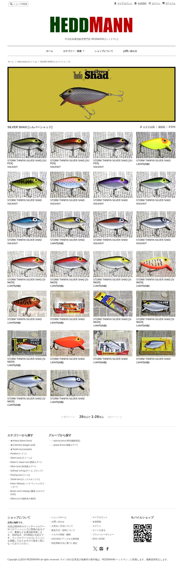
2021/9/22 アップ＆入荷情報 (65, 539)
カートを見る (99, 530)
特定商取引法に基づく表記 (64, 543)
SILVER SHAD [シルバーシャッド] (55, 62)
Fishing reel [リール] (20, 475)
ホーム (49, 51)
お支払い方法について (62, 526)
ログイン (156, 3)
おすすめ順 (149, 126)
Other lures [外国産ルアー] (23, 466)
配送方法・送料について (63, 530)
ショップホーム (58, 517)
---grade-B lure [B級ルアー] (64, 445)
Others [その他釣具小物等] (23, 498)
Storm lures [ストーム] (27, 62)
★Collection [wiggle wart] (22, 445)
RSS (95, 539)
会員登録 (142, 3)
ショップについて (104, 51)
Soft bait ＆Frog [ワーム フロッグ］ (27, 470)
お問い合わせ (130, 51)
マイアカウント (124, 3)
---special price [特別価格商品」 (66, 440)
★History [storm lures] (21, 440)
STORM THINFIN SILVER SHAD (153, 160)
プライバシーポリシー (103, 534)
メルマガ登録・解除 (61, 534)
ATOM (102, 539)
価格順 (161, 126)
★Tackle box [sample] (21, 449)
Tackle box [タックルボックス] (24, 479)
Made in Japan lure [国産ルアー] (25, 462)
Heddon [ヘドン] (18, 453)
